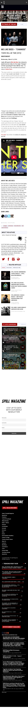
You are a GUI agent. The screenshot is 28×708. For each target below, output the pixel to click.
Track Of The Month (6, 519)
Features (4, 524)
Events (3, 533)
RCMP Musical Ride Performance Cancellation (11, 651)
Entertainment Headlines (7, 535)
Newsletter (4, 515)
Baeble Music (9, 69)
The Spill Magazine (14, 557)
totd (22, 225)
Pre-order (3, 134)
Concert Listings (5, 537)
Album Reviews (5, 520)
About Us (4, 541)
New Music (5, 222)
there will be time (17, 225)
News (3, 532)
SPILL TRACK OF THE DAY (9, 235)
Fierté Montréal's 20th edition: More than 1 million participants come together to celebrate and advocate (13, 678)
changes (5, 225)
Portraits (4, 530)
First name (4, 417)
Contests (4, 543)
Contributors (5, 546)
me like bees (10, 225)
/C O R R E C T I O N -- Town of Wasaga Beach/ (12, 656)
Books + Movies (5, 522)
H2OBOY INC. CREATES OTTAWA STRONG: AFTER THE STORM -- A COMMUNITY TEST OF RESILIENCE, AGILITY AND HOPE (13, 644)
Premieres (4, 517)
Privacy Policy (5, 550)
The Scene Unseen (6, 552)
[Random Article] (4, 27)
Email (3, 427)
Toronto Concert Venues (7, 539)
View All (22, 324)
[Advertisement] (14, 95)
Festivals (4, 528)
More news (4, 692)
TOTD (3, 548)
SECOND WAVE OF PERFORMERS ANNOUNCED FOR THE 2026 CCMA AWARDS (14, 638)
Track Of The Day (11, 222)
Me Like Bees (15, 62)
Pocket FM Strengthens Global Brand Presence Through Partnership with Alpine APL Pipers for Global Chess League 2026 (13, 663)
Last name (4, 422)
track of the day (5, 227)
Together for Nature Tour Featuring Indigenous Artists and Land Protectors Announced (13, 670)
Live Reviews (5, 526)
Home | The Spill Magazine (8, 513)
